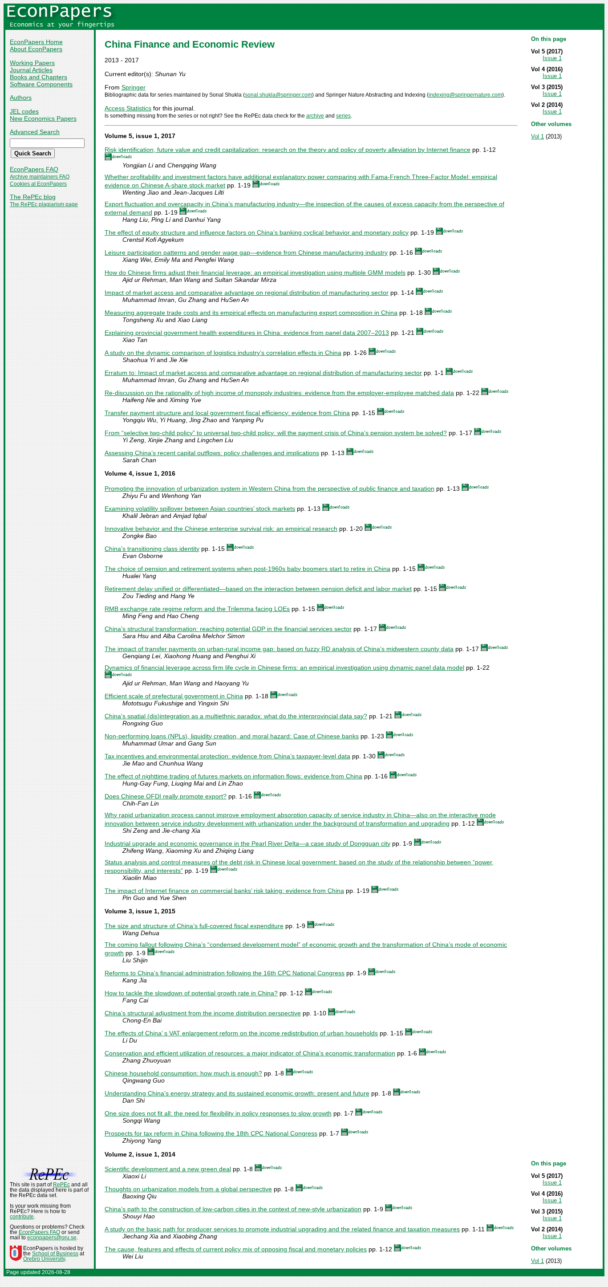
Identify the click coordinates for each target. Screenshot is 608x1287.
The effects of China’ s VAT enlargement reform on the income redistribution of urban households (241, 1033)
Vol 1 (537, 136)
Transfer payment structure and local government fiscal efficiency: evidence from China (227, 412)
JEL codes (24, 111)
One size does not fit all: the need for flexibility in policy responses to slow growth (218, 1113)
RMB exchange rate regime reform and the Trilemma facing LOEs (197, 608)
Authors (21, 97)
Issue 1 (552, 58)
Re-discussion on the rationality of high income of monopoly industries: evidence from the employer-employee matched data (279, 392)
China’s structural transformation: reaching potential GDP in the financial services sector (228, 628)
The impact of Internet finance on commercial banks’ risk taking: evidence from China (224, 890)
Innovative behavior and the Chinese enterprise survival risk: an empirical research (221, 528)
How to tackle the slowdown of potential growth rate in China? (191, 993)
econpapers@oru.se (52, 1237)
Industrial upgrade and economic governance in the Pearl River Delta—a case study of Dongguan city (247, 843)
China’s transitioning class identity (152, 548)
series (343, 115)
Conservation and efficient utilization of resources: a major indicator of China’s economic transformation (250, 1053)
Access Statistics (128, 108)
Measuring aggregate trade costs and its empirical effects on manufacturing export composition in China (251, 312)
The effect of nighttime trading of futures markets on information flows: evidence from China (233, 776)
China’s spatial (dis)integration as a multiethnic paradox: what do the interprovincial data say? (236, 716)
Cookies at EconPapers (38, 184)
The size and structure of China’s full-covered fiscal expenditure (194, 925)
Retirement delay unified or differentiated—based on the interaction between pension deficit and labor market (258, 588)
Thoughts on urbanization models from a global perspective (188, 1189)
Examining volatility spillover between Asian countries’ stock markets (200, 508)
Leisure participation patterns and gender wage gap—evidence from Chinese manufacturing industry (246, 252)
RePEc (61, 1184)
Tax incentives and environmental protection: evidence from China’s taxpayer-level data (227, 756)
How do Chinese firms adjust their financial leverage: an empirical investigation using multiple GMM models (255, 272)
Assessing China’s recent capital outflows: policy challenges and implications (212, 452)
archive (315, 115)
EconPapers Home (36, 41)
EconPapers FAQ (34, 169)
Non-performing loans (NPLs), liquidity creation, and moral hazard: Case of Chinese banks (232, 736)
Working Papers (32, 62)
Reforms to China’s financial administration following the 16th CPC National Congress (225, 973)
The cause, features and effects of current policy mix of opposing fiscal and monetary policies (236, 1249)
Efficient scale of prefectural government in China (174, 696)
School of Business (55, 1253)
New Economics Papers (43, 118)
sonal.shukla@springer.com (278, 95)
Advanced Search (35, 131)
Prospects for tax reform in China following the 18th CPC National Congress (211, 1133)
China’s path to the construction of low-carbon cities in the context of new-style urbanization (233, 1209)
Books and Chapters (38, 77)
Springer (134, 87)
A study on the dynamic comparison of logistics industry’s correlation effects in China (223, 352)
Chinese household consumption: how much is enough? (183, 1073)
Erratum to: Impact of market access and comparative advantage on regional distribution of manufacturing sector (263, 372)
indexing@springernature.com (465, 95)
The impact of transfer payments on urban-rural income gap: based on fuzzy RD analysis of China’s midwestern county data (279, 648)
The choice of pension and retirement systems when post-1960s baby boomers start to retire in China (247, 568)
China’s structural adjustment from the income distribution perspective (203, 1013)
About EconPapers (36, 49)
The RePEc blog (33, 196)
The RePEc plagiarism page (44, 204)
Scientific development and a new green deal (168, 1169)
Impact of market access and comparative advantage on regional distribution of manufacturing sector (247, 292)
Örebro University (44, 1259)
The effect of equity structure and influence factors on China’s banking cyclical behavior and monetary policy (257, 232)
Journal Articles (31, 69)
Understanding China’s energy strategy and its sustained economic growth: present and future (237, 1093)
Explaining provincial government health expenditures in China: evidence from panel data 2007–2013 (247, 332)
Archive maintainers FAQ (39, 176)
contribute (22, 1216)
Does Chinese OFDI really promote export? (166, 796)
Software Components (41, 84)
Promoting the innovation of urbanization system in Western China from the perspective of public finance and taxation (269, 488)
